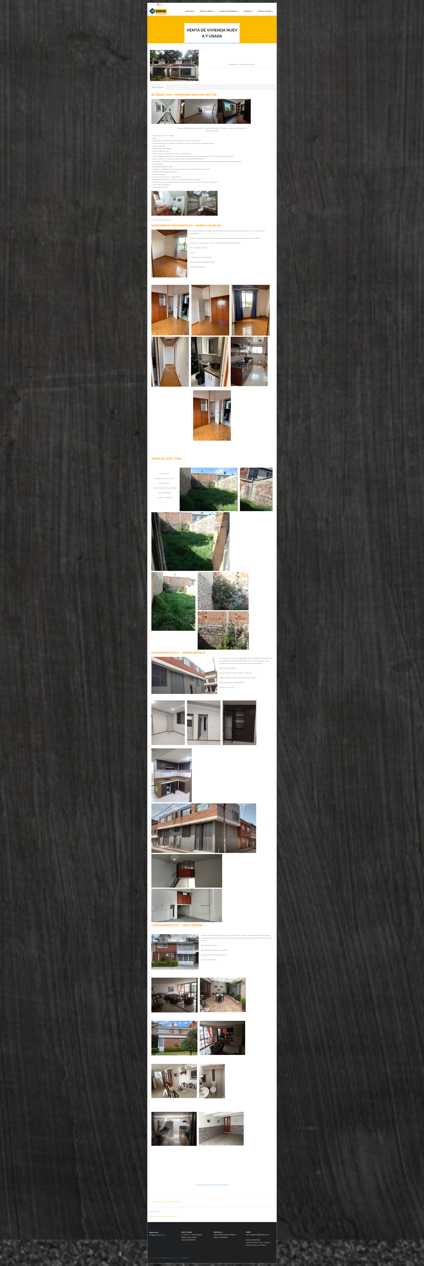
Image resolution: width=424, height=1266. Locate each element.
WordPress (185, 1258)
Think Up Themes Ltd (167, 1258)
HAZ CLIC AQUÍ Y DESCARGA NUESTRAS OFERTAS (212, 1185)
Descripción (157, 87)
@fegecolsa (160, 1235)
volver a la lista (154, 1211)
